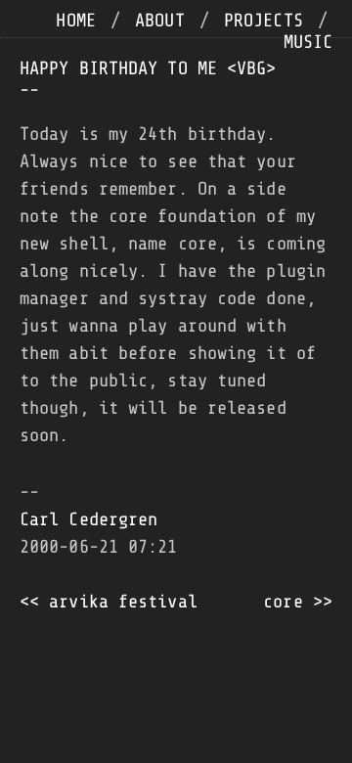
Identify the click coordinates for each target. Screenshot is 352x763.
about (160, 20)
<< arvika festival (109, 601)
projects (263, 20)
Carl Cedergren (88, 519)
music (308, 42)
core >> (297, 601)
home (75, 20)
